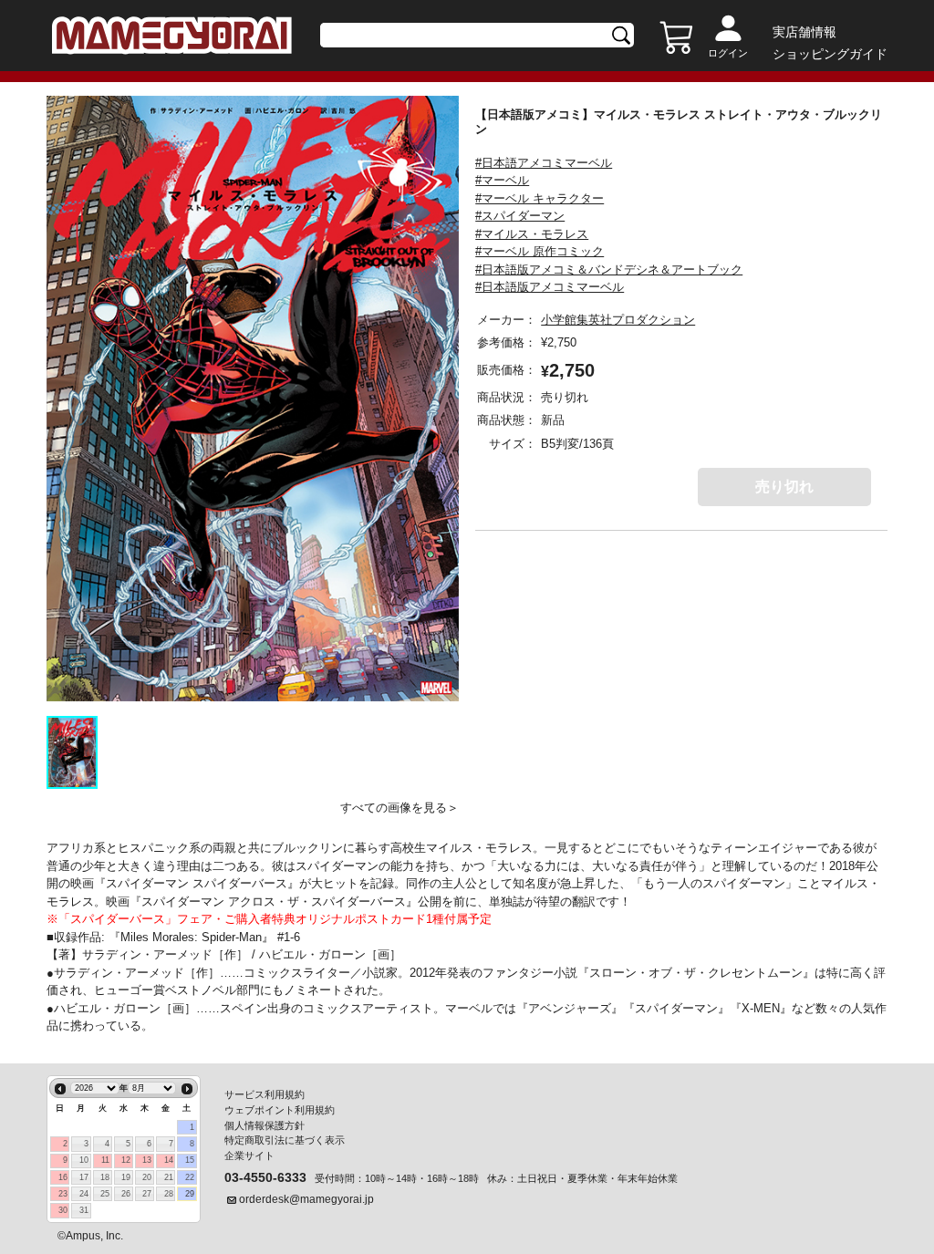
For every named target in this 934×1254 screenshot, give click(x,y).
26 (125, 1193)
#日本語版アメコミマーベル (549, 287)
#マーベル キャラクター (539, 198)
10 (83, 1160)
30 (62, 1210)
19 (125, 1177)
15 (189, 1160)
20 (146, 1177)
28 (168, 1193)
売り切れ (784, 486)
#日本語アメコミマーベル (543, 163)
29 (189, 1193)
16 (62, 1177)
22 (189, 1177)
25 (104, 1193)
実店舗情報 (804, 32)
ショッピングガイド (830, 54)
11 (105, 1160)
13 (146, 1160)
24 (83, 1193)
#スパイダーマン (520, 216)
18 (104, 1177)
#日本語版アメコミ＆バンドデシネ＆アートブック (608, 269)
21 (168, 1177)
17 (83, 1177)
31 (83, 1210)
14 (168, 1160)
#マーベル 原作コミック (539, 251)
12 (125, 1160)
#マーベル (502, 180)
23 (62, 1193)
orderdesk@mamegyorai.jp (306, 1199)
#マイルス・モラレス (531, 234)
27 (146, 1193)
